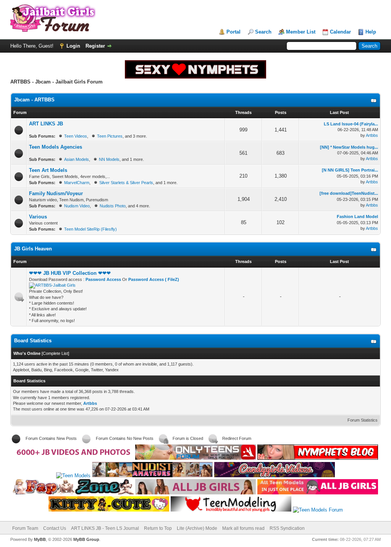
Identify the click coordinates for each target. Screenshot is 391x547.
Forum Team (25, 528)
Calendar (340, 32)
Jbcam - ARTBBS (34, 100)
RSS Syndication (287, 528)
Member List (300, 32)
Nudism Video (77, 206)
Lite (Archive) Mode (197, 528)
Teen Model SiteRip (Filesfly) (90, 229)
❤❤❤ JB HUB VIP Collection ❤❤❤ (70, 273)
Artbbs (372, 135)
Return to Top (158, 528)
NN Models (109, 159)
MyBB (40, 539)
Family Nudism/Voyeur (56, 193)
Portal (233, 32)
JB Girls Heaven (33, 249)
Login (73, 46)
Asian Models (76, 159)
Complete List (55, 353)
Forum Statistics (362, 420)
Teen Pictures (110, 136)
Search (263, 32)
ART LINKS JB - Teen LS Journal (105, 528)
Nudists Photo (113, 206)
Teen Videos (75, 136)
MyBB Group (86, 539)
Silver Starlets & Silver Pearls (126, 182)
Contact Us (54, 528)
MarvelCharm (76, 182)
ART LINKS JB (46, 124)
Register (95, 46)
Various (38, 217)
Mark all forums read (243, 528)
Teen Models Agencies (55, 147)
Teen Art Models (48, 170)
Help (370, 32)
